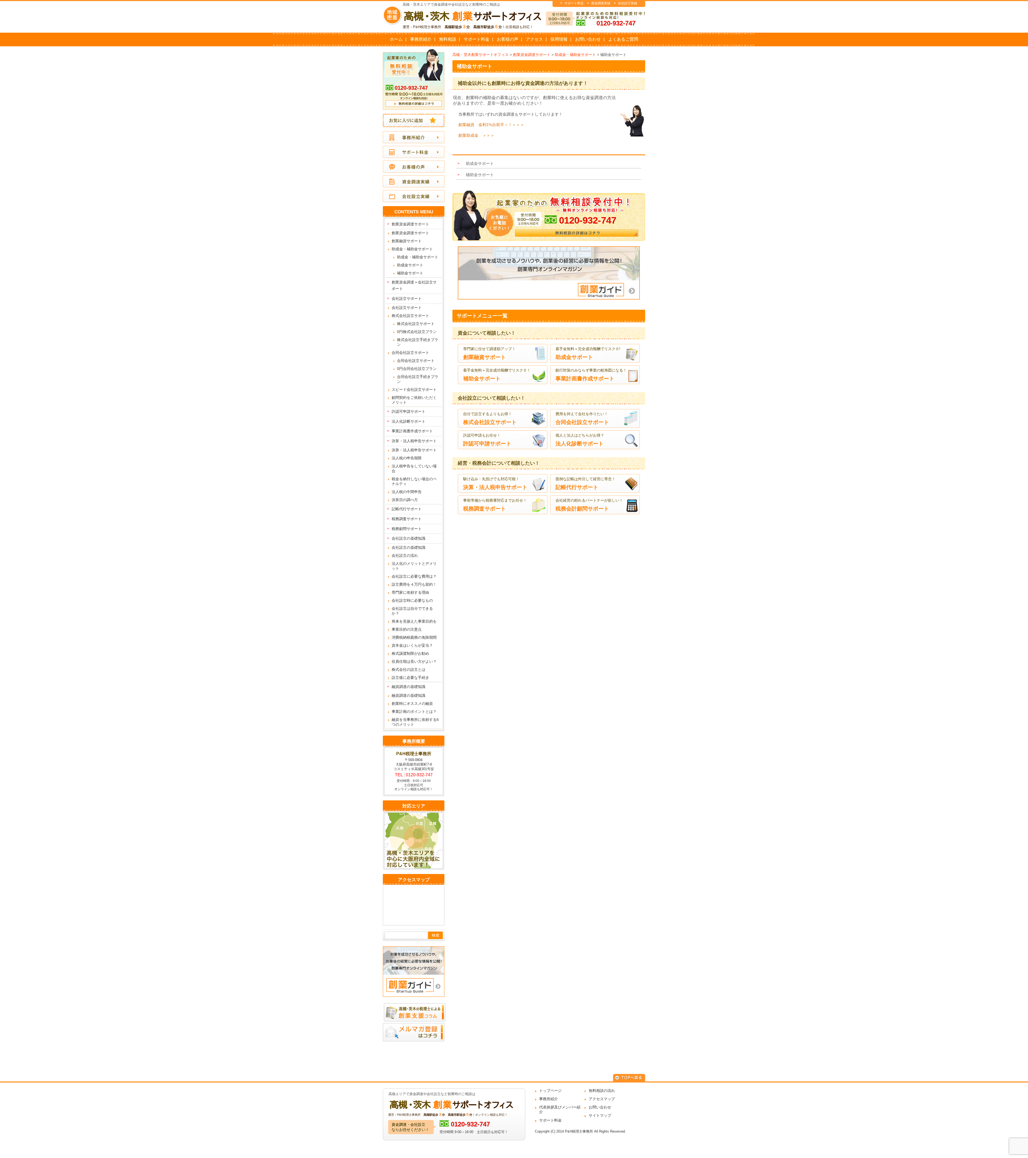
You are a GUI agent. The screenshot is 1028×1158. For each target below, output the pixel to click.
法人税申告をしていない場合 (414, 468)
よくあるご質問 (623, 39)
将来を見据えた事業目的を (414, 621)
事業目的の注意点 (407, 629)
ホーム (396, 39)
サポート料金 (574, 3)
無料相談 (447, 39)
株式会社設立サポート (410, 315)
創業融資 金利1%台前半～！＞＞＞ (491, 124)
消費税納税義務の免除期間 (414, 637)
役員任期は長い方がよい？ (414, 661)
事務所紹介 (421, 39)
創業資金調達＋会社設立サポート (414, 285)
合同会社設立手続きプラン (417, 379)
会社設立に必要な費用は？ (414, 576)
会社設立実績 (627, 3)
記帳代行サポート (407, 509)
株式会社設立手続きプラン (417, 342)
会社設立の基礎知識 (408, 538)
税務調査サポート (407, 519)
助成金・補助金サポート (412, 249)
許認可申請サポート (408, 411)
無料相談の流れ (602, 1090)
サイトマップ (600, 1115)
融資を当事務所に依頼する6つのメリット (415, 721)
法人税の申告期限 (407, 458)
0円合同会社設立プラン (417, 368)
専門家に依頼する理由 (410, 592)
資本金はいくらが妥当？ (412, 645)
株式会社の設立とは (408, 669)
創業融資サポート (407, 241)
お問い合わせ (588, 39)
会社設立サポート (407, 298)
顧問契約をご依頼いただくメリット (414, 399)
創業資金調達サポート (410, 224)
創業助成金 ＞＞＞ (476, 135)
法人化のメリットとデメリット (414, 565)
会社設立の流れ (405, 555)
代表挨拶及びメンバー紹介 (559, 1109)
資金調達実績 (600, 3)
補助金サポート (474, 66)
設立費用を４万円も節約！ (414, 584)
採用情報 (559, 39)
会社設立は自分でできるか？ (412, 610)
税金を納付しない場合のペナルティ (414, 481)
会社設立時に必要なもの (412, 600)
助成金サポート (480, 163)
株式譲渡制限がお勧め (410, 653)
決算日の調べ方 (405, 500)
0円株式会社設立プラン (417, 332)
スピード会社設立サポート (414, 389)
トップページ (550, 1090)
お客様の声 (507, 39)
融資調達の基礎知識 (408, 686)
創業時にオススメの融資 (412, 703)
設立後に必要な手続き (410, 677)
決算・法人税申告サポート (414, 441)
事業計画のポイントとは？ (414, 711)
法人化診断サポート (408, 421)
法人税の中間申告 (407, 492)
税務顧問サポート (407, 529)
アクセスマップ (602, 1099)
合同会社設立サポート (410, 352)
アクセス (534, 39)
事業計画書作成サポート (412, 431)
